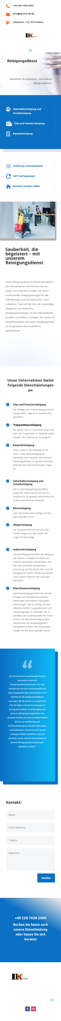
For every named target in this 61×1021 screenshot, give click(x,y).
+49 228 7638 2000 (23, 5)
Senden (46, 877)
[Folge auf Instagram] (33, 1009)
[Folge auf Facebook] (27, 1009)
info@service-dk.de (23, 13)
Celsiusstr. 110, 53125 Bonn (28, 22)
